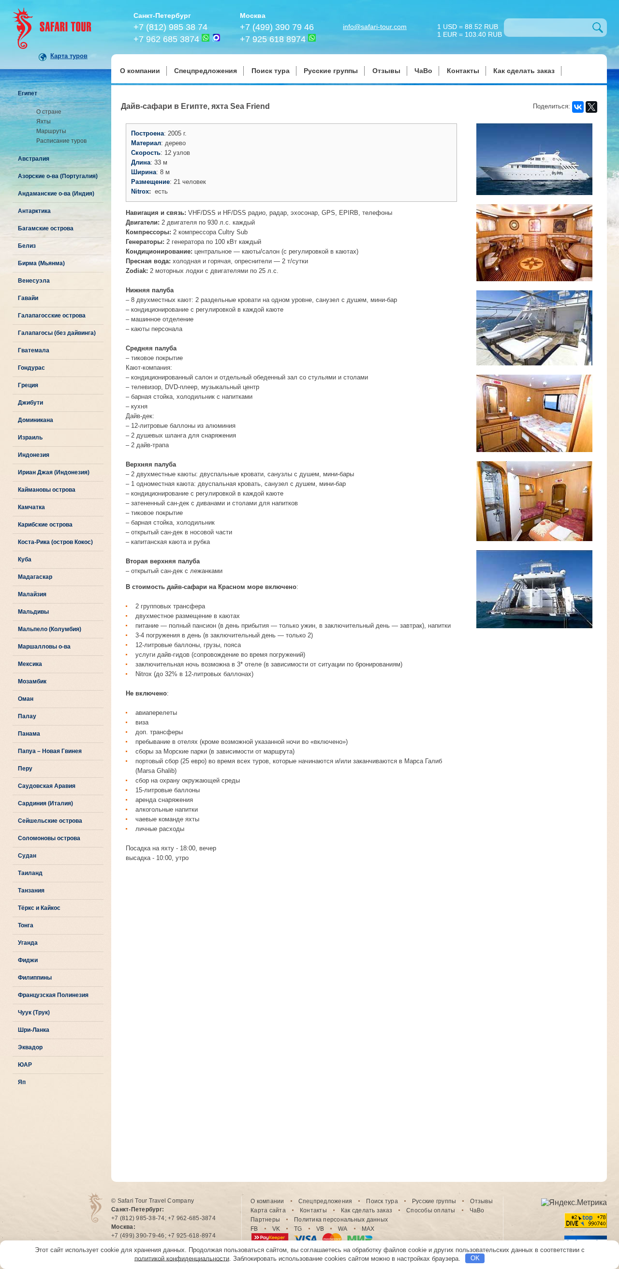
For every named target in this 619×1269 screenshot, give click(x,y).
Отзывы (386, 71)
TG (298, 1228)
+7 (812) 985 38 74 (170, 27)
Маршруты (51, 131)
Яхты (43, 121)
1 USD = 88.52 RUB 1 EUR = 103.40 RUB (469, 30)
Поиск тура (270, 71)
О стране (48, 111)
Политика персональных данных (341, 1219)
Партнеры (265, 1219)
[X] (591, 107)
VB (320, 1228)
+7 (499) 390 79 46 (277, 27)
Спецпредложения (205, 71)
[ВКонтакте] (578, 107)
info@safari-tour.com (375, 26)
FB (254, 1228)
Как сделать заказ (524, 71)
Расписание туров (61, 140)
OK (475, 1258)
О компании (140, 71)
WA (343, 1228)
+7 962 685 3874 (166, 39)
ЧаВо (423, 71)
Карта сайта (268, 1210)
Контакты (463, 71)
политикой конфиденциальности (181, 1258)
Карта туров (69, 56)
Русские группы (331, 71)
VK (276, 1228)
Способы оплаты (431, 1210)
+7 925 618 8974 (273, 39)
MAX (368, 1228)
